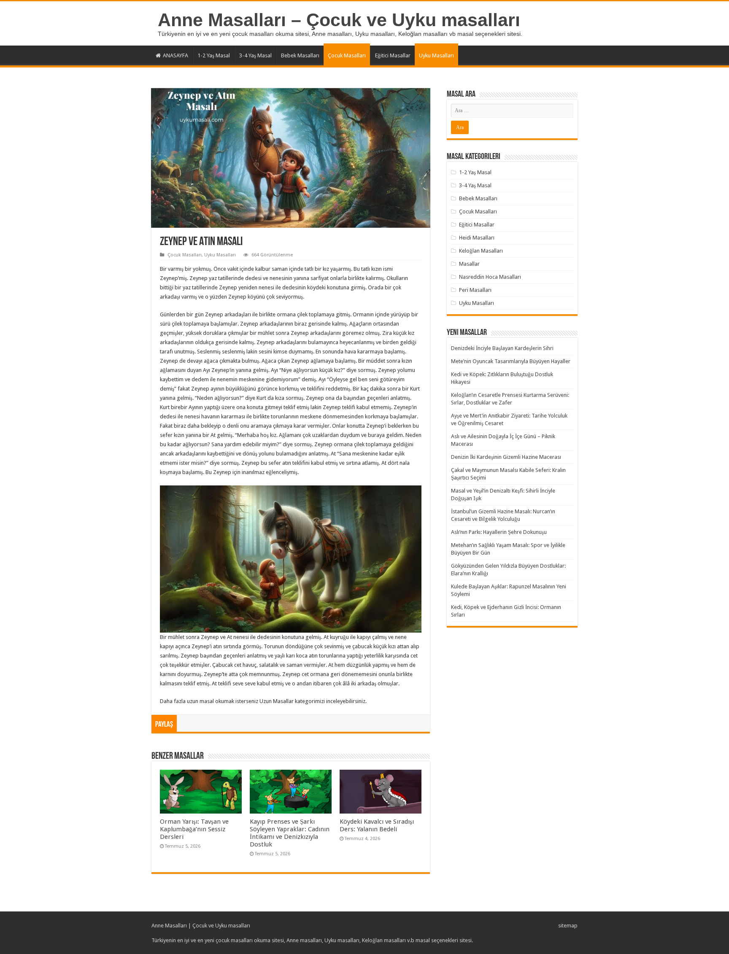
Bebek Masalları (300, 55)
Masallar (469, 264)
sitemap (568, 925)
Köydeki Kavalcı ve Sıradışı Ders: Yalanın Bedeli (377, 825)
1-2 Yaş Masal (213, 55)
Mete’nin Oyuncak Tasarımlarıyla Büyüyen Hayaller (510, 361)
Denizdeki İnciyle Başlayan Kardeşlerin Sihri (502, 348)
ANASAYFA (175, 55)
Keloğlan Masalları (481, 251)
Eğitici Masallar (392, 55)
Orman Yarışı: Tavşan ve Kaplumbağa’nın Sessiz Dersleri (194, 829)
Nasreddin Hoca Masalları (490, 277)
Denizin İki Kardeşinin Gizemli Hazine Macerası (506, 457)
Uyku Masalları (436, 55)
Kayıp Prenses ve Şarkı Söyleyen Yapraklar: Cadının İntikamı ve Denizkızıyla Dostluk (289, 833)
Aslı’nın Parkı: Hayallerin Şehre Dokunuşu (499, 532)
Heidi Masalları (476, 237)
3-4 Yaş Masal (255, 55)
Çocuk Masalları (347, 55)
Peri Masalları (475, 290)
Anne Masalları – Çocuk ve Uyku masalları (339, 20)
